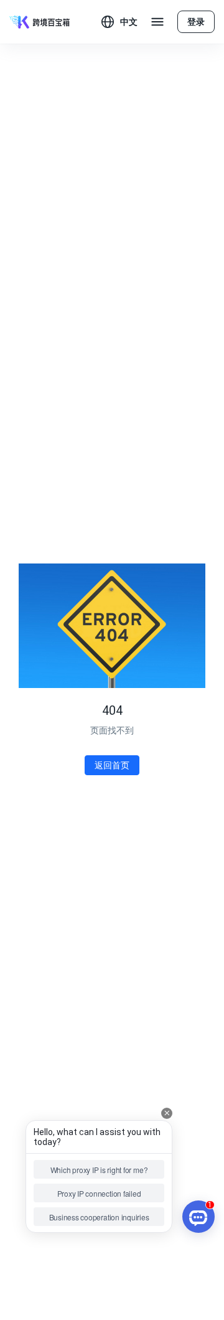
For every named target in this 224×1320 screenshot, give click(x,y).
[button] (119, 21)
